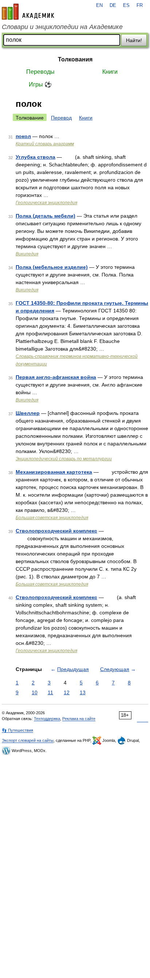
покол (23, 136)
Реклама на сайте (78, 718)
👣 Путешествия (17, 730)
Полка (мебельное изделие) (52, 267)
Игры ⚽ (40, 84)
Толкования (75, 59)
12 (67, 692)
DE (113, 5)
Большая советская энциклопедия (52, 517)
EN (99, 5)
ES (126, 5)
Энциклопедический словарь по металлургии (64, 458)
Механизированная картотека (54, 472)
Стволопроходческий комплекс (56, 531)
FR (140, 5)
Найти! (134, 40)
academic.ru (28, 12)
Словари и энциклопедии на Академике (62, 27)
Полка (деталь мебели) (45, 216)
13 (83, 692)
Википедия (27, 253)
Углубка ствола (35, 157)
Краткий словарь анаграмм (45, 143)
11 (50, 692)
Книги (110, 72)
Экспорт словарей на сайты (28, 740)
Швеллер (28, 413)
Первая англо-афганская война (56, 377)
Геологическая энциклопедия (46, 202)
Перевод (61, 118)
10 (35, 692)
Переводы (40, 72)
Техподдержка (47, 718)
